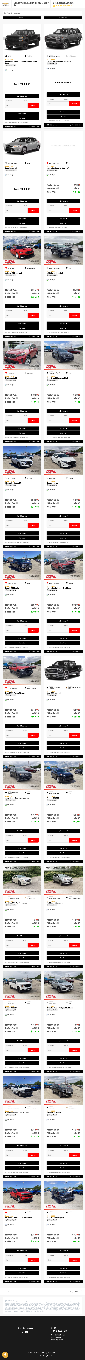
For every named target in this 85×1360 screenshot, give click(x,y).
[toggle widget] (5, 1355)
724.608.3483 (63, 2)
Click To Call (22, 118)
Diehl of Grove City (10, 126)
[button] (40, 38)
